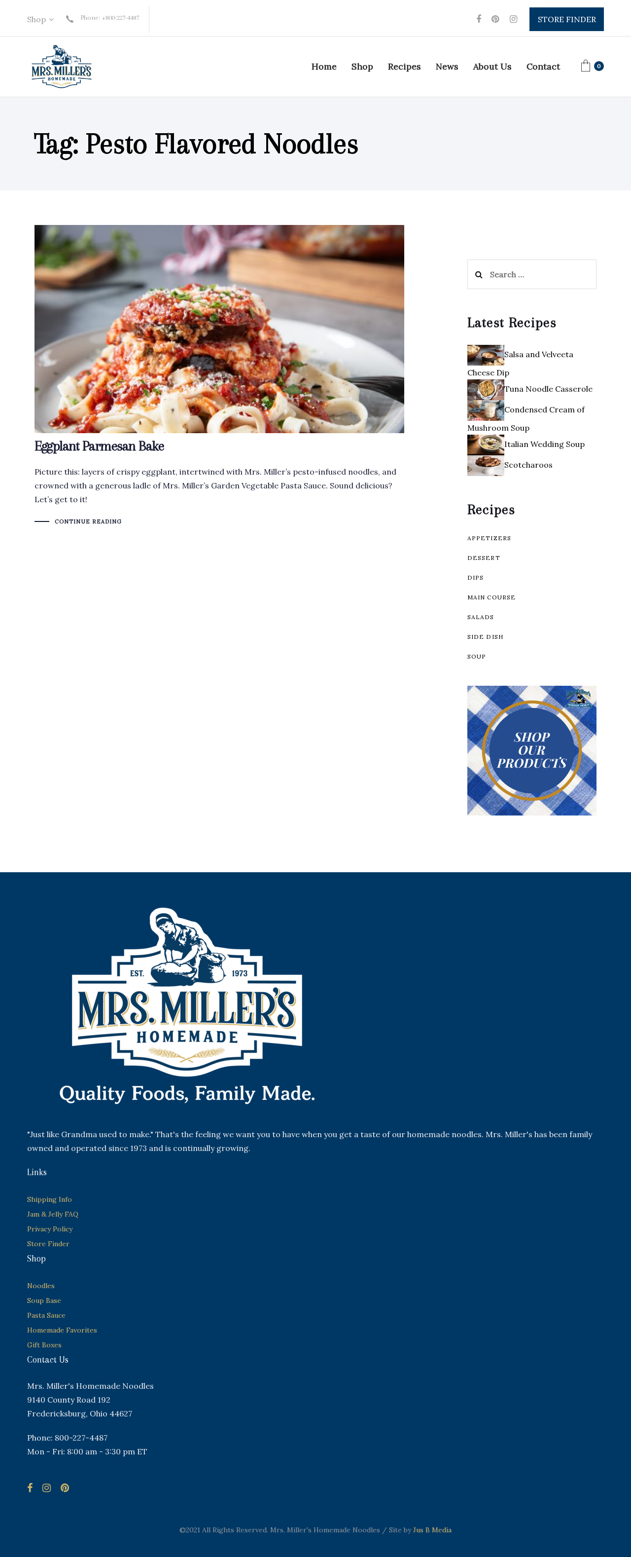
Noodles (41, 1285)
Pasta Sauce (46, 1315)
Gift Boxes (44, 1344)
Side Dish (485, 636)
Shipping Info (49, 1199)
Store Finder (48, 1243)
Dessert (483, 557)
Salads (480, 617)
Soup (477, 656)
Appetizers (489, 538)
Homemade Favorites (62, 1330)
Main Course (491, 597)
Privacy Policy (49, 1228)
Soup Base (44, 1300)
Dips (475, 577)
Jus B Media (432, 1529)
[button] (40, 19)
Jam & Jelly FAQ (52, 1214)
